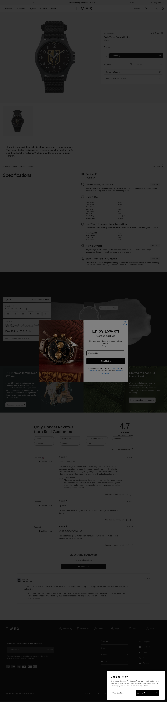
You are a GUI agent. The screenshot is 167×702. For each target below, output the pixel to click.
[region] (136, 685)
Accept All (141, 693)
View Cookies (118, 693)
